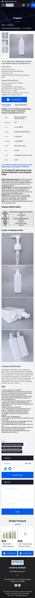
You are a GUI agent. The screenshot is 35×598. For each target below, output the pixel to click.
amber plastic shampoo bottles (12, 444)
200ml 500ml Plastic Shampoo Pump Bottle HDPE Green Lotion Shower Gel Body (8, 545)
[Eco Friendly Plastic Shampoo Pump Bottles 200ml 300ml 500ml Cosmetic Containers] (25, 534)
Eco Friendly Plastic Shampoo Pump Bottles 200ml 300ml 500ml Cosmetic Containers (25, 545)
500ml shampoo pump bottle (12, 448)
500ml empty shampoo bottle (12, 452)
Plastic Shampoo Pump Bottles (11, 28)
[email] (10, 468)
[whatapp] (5, 469)
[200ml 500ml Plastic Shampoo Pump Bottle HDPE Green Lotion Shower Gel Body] (9, 534)
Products (10, 25)
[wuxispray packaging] (33, 1)
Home (3, 25)
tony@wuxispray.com (10, 1)
